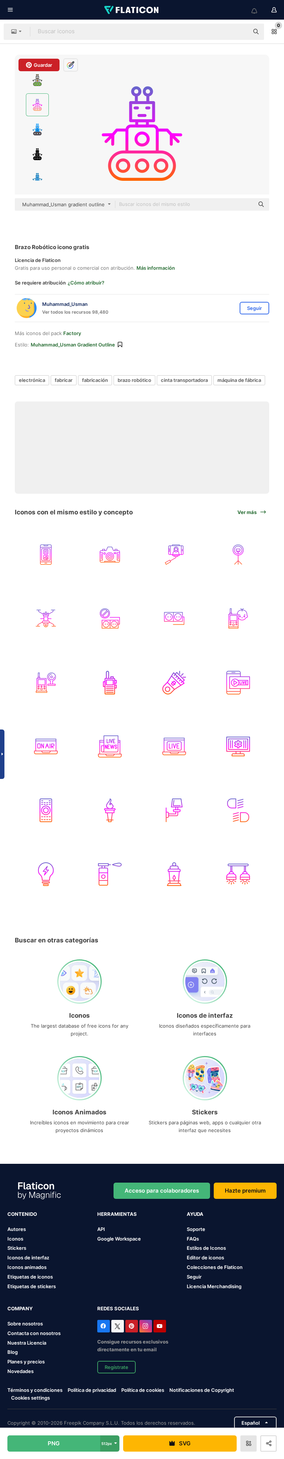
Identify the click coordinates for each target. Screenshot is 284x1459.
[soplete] (110, 874)
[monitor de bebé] (238, 618)
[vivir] (174, 746)
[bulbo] (46, 874)
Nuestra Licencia (26, 1343)
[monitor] (46, 682)
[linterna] (174, 682)
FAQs (193, 1239)
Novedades (20, 1371)
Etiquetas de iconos (30, 1277)
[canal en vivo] (238, 682)
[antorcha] (110, 810)
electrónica (32, 380)
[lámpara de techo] (238, 874)
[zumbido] (46, 618)
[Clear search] (239, 32)
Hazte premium (245, 1190)
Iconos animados (27, 1267)
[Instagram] (145, 1326)
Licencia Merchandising (214, 1286)
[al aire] (46, 746)
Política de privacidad (92, 1390)
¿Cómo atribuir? (86, 283)
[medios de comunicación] (46, 554)
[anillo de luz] (238, 554)
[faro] (238, 810)
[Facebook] (103, 1326)
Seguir (194, 1277)
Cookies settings (30, 1398)
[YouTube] (159, 1326)
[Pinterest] (131, 1326)
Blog (12, 1352)
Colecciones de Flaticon (215, 1267)
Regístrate (116, 1367)
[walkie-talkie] (110, 682)
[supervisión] (238, 746)
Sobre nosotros (25, 1324)
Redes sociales (118, 1308)
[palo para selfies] (174, 554)
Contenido (22, 1214)
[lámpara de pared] (174, 810)
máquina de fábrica (239, 380)
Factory (72, 333)
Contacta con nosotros (34, 1333)
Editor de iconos (205, 1257)
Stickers (16, 1248)
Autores (16, 1229)
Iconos (15, 1239)
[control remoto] (46, 810)
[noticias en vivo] (110, 746)
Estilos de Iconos (206, 1248)
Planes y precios (26, 1362)
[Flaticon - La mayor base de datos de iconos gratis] (132, 10)
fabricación (95, 380)
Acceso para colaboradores (162, 1190)
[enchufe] (110, 618)
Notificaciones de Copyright (201, 1390)
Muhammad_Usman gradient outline (73, 345)
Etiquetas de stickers (31, 1286)
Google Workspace (119, 1239)
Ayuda (195, 1214)
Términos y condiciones (34, 1390)
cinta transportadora (184, 380)
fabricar (63, 380)
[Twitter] (117, 1326)
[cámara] (110, 554)
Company (20, 1308)
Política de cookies (142, 1390)
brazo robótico (134, 380)
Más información (155, 268)
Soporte (196, 1229)
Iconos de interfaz (28, 1257)
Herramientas (117, 1214)
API (101, 1229)
